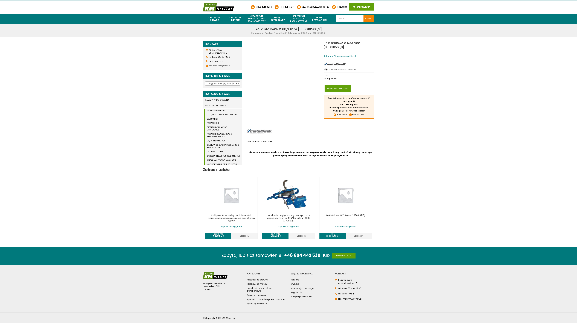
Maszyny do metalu (236, 19)
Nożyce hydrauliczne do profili (222, 164)
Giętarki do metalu (216, 140)
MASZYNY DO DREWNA (217, 99)
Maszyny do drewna (214, 19)
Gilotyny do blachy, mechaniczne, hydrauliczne (223, 146)
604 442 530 (263, 7)
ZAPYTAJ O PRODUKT (337, 88)
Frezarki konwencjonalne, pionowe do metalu (219, 135)
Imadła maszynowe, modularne (221, 160)
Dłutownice (212, 119)
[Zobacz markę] (335, 63)
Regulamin (296, 292)
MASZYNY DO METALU (216, 105)
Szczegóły (244, 236)
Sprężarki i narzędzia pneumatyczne (298, 19)
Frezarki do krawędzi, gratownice (217, 128)
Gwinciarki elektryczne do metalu (223, 156)
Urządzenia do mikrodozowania (222, 114)
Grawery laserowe (216, 110)
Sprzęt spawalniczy (319, 19)
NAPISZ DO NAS (343, 255)
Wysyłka (295, 283)
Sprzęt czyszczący (277, 19)
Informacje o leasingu (302, 288)
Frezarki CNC (213, 123)
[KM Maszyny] (218, 7)
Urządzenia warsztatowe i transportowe (257, 19)
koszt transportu (349, 104)
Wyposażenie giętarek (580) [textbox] (221, 83)
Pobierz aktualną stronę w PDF (342, 69)
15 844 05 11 (286, 7)
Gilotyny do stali (215, 151)
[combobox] (222, 83)
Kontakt (341, 7)
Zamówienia (363, 6)
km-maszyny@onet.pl (315, 7)
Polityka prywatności (301, 296)
